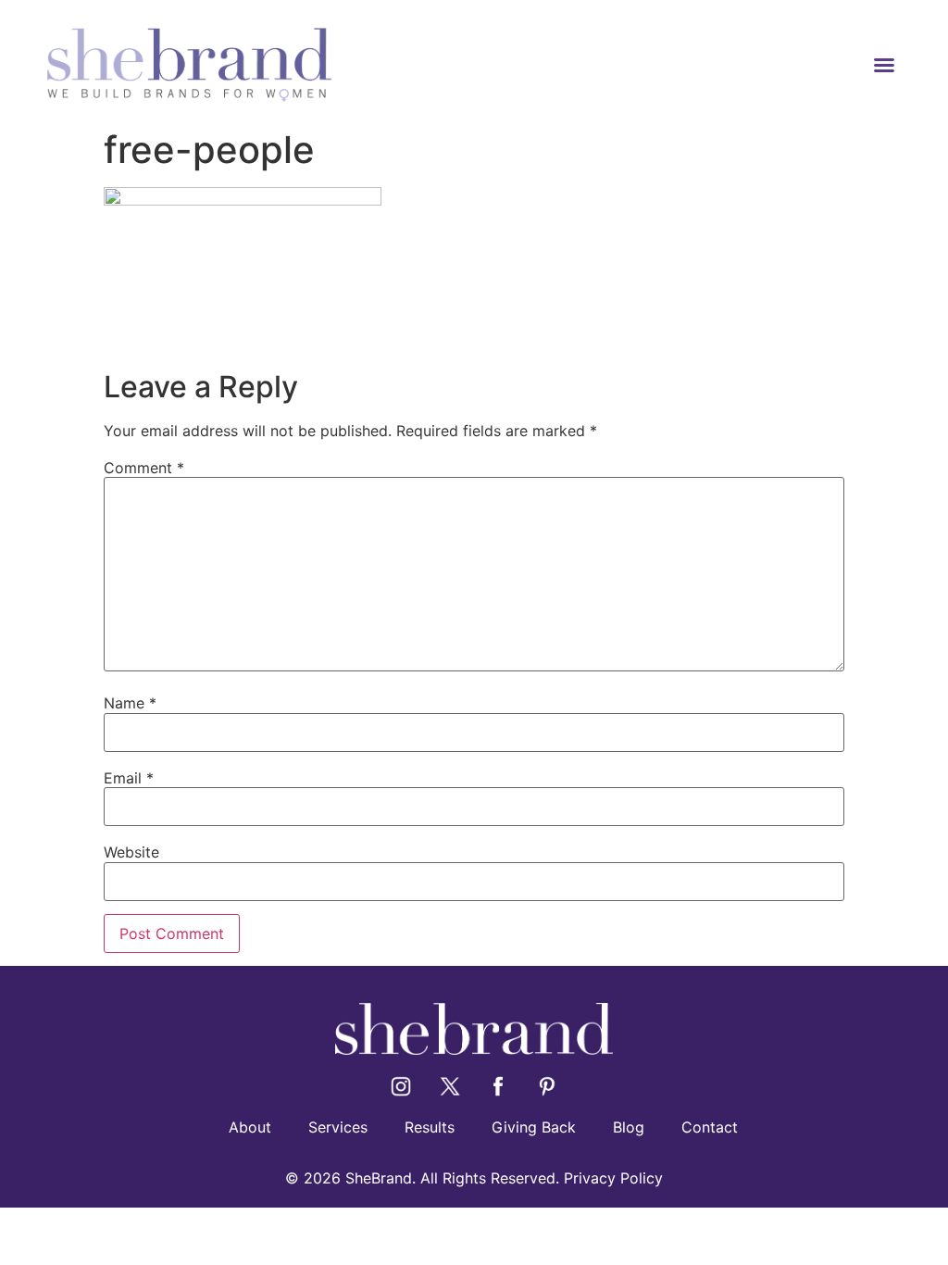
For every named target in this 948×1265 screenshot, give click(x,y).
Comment (144, 467)
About (250, 1127)
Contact (709, 1127)
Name (130, 702)
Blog (628, 1127)
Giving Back (534, 1127)
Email (129, 777)
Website (131, 852)
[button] (884, 64)
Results (430, 1127)
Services (338, 1127)
